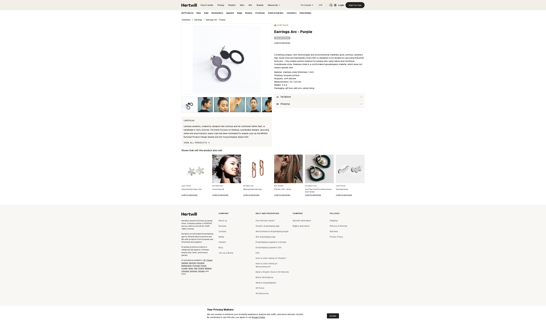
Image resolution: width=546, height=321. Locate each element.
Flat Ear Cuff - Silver (282, 189)
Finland (201, 268)
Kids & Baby (305, 13)
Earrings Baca (342, 189)
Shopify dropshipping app (267, 226)
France (203, 266)
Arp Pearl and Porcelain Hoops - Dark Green (319, 190)
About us (223, 220)
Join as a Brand (226, 253)
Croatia (184, 268)
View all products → (197, 143)
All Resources (262, 293)
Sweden (184, 263)
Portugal (196, 266)
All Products (187, 13)
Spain (190, 268)
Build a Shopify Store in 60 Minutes (272, 272)
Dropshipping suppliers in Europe (271, 242)
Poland (209, 260)
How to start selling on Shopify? (271, 258)
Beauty (248, 13)
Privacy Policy (258, 317)
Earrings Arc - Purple (215, 20)
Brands (260, 5)
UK (204, 260)
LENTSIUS (186, 186)
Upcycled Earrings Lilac (191, 189)
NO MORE (278, 186)
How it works (206, 5)
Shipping (334, 220)
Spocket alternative (302, 220)
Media (221, 237)
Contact (222, 231)
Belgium (208, 268)
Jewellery (291, 13)
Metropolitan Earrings (252, 189)
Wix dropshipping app (266, 237)
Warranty (334, 231)
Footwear (260, 13)
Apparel (230, 13)
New (199, 13)
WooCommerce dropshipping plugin (272, 231)
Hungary (201, 271)
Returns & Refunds (338, 226)
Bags (239, 13)
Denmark (193, 271)
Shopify (232, 5)
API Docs (260, 288)
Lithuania (185, 271)
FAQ (257, 253)
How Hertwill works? (265, 220)
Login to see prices (282, 43)
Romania (200, 263)
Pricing (220, 5)
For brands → (307, 5)
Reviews (222, 226)
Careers (222, 242)
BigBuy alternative (301, 226)
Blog (221, 247)
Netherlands (186, 266)
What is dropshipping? (266, 283)
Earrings (198, 20)
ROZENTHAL (311, 186)
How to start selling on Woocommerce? (266, 265)
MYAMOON (217, 186)
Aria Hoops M (218, 189)
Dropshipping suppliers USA (268, 247)
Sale (206, 13)
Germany (192, 263)
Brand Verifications (264, 277)
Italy (195, 268)
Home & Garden (275, 13)
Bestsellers (217, 13)
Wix (250, 5)
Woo (242, 5)
